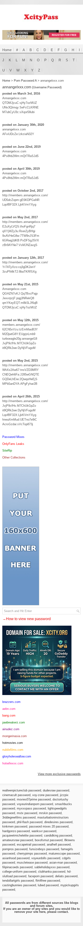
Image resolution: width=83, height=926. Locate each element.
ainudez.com (10, 729)
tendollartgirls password (18, 880)
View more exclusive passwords (59, 774)
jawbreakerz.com (13, 722)
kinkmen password (14, 826)
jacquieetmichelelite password (22, 835)
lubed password (48, 885)
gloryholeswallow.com (16, 756)
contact (62, 912)
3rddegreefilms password (19, 817)
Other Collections (13, 457)
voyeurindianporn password (35, 804)
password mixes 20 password (48, 826)
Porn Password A (25, 80)
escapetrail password (31, 844)
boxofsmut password (48, 840)
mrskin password (50, 813)
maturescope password (64, 853)
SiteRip (7, 450)
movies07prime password (34, 799)
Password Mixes (13, 437)
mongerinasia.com (14, 736)
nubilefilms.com (12, 749)
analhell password (59, 844)
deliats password (66, 876)
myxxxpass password (31, 808)
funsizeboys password (44, 849)
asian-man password (63, 862)
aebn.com (8, 709)
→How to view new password (26, 619)
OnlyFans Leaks (13, 444)
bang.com (8, 715)
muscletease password (32, 862)
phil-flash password (29, 822)
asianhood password (16, 858)
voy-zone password (45, 795)
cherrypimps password (32, 853)
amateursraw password (17, 840)
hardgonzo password (16, 831)
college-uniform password (19, 871)
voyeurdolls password (45, 858)
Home (7, 50)
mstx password (27, 813)
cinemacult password (16, 795)
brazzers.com (11, 702)
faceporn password (40, 876)
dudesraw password (56, 790)
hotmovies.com (12, 742)
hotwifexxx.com (12, 763)
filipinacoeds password (17, 867)
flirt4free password (48, 880)
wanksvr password (44, 831)
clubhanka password (51, 871)
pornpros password (14, 849)
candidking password (58, 835)
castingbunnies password (19, 885)
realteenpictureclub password (21, 790)
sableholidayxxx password (51, 867)
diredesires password (58, 822)
